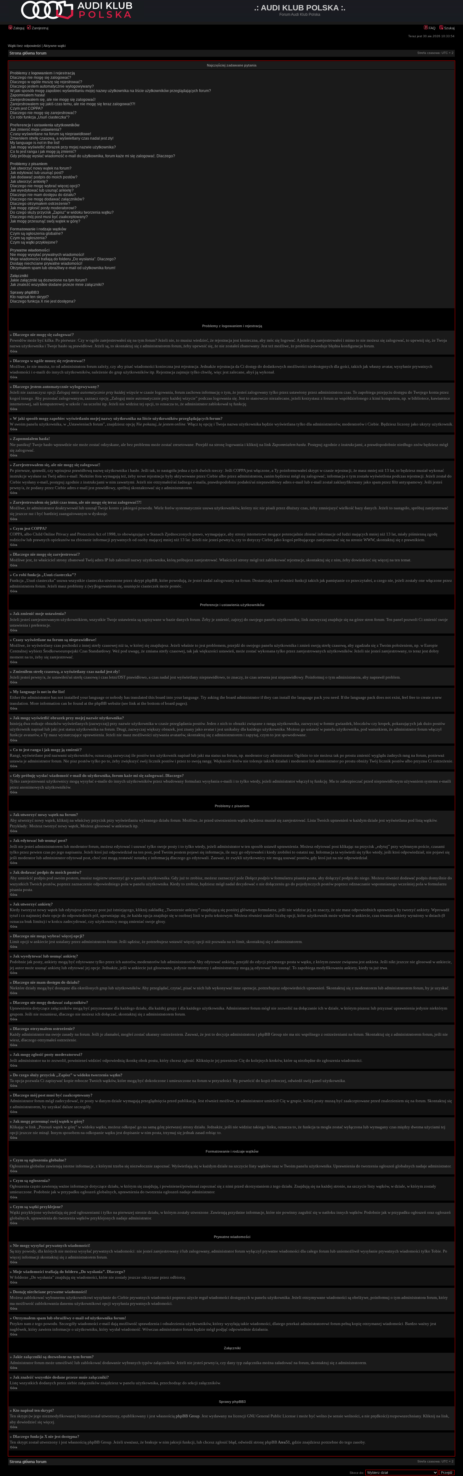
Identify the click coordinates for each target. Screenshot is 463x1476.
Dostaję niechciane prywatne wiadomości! (46, 263)
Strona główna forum (28, 53)
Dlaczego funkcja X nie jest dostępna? (43, 301)
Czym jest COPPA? (26, 108)
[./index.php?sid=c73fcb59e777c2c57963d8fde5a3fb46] (76, 18)
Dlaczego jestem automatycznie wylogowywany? (52, 86)
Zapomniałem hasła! (27, 95)
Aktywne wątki (54, 46)
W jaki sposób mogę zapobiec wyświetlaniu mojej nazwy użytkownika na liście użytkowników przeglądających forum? (110, 91)
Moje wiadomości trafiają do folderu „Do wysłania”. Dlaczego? (63, 259)
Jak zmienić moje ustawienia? (35, 129)
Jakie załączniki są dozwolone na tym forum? (48, 280)
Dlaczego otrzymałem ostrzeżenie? (40, 203)
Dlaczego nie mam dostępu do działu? (43, 195)
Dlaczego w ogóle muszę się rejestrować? (46, 82)
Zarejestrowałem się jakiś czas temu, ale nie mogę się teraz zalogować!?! (72, 104)
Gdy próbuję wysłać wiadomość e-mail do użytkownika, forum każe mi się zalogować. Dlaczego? (92, 156)
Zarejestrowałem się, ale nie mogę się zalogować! (52, 99)
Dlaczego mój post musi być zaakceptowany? (49, 217)
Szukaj (448, 28)
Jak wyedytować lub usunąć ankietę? (42, 190)
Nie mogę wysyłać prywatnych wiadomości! (47, 254)
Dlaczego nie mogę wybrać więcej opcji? (45, 186)
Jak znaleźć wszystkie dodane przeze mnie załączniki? (57, 284)
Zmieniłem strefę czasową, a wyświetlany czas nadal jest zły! (61, 138)
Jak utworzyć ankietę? (29, 181)
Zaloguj (18, 28)
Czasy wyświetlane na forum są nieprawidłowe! (50, 134)
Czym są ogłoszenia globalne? (36, 233)
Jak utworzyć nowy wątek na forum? (40, 168)
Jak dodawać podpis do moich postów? (43, 177)
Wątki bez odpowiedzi (24, 46)
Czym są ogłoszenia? (28, 238)
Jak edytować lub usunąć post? (37, 173)
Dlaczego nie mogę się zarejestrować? (43, 113)
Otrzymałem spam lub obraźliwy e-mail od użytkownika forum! (62, 268)
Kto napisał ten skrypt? (29, 297)
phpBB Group (188, 1416)
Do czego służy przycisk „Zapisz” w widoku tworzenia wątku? (62, 212)
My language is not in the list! (35, 143)
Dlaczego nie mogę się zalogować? (40, 77)
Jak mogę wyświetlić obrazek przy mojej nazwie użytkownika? (63, 147)
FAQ (432, 28)
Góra (13, 351)
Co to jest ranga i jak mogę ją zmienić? (43, 151)
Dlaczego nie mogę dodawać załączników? (47, 199)
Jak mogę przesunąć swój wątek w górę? (45, 221)
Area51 (284, 1442)
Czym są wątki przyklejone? (34, 242)
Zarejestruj (39, 28)
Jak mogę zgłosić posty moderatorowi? (43, 208)
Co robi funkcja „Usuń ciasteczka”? (40, 117)
